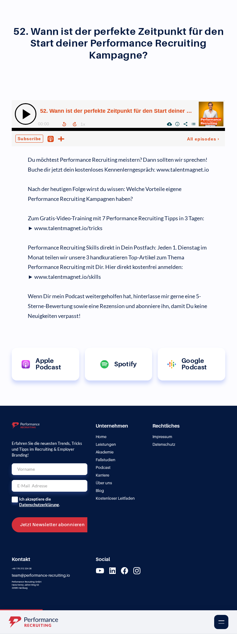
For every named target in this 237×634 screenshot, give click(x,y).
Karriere (102, 475)
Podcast (103, 467)
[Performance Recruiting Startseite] (38, 622)
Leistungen (106, 444)
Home (101, 436)
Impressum (162, 436)
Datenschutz (163, 444)
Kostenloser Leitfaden (115, 498)
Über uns (104, 483)
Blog (100, 490)
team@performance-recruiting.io (41, 575)
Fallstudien (105, 459)
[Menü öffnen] (221, 622)
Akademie (105, 452)
